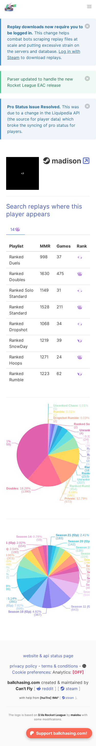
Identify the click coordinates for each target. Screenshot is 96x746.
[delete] (87, 26)
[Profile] (86, 160)
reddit (47, 688)
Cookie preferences (31, 672)
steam (71, 688)
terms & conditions (59, 666)
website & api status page (48, 655)
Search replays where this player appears (44, 210)
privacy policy (23, 666)
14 (12, 229)
